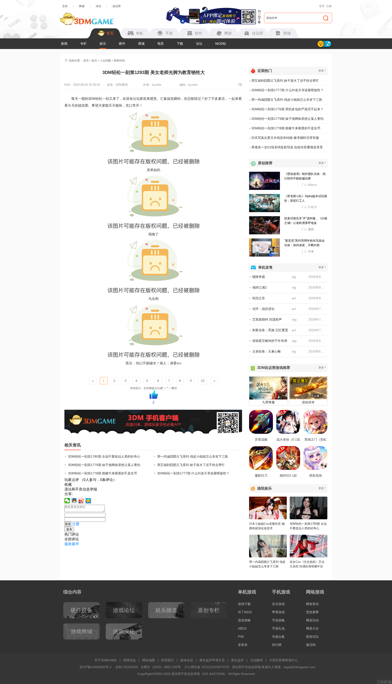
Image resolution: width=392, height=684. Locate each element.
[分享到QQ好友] (74, 500)
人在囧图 (105, 60)
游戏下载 (244, 604)
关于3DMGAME (105, 660)
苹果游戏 (278, 612)
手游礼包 (278, 628)
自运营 (117, 6)
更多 (322, 70)
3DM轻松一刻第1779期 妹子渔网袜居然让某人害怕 (104, 465)
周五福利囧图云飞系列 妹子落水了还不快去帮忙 (191, 465)
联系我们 (167, 660)
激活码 (311, 645)
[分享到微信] (67, 500)
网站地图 (148, 660)
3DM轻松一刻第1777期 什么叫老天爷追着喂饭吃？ (193, 473)
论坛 (98, 6)
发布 (69, 529)
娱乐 (103, 43)
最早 (75, 544)
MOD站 (220, 43)
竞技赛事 (312, 612)
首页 (86, 60)
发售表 (242, 645)
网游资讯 (312, 604)
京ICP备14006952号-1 (95, 667)
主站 (65, 6)
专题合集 (278, 636)
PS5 (241, 636)
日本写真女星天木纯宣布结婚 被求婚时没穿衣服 (285, 138)
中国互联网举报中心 (283, 660)
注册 (329, 6)
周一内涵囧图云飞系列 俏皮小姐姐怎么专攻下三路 (192, 456)
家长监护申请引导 (212, 660)
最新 (68, 544)
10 (202, 380)
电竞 (160, 43)
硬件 (122, 43)
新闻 (64, 43)
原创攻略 (244, 620)
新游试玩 (312, 636)
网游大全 (312, 628)
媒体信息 (186, 660)
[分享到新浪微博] (81, 500)
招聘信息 (129, 660)
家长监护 (237, 660)
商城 (81, 6)
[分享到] (88, 500)
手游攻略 (278, 620)
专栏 (83, 43)
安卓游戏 (278, 604)
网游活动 (312, 620)
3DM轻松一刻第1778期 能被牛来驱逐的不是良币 (102, 473)
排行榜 (277, 645)
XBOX (242, 628)
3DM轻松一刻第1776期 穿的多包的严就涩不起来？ (287, 109)
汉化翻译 (256, 660)
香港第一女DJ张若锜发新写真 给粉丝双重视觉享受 (287, 147)
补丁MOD (245, 612)
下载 (180, 43)
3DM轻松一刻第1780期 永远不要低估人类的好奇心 (104, 456)
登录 (322, 6)
